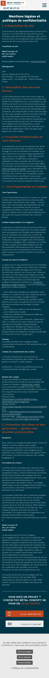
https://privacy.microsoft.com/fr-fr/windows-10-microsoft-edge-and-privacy (23, 417)
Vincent (30, 614)
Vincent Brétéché (38, 61)
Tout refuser (24, 657)
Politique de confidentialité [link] (25, 668)
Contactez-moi (31, 624)
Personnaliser (24, 662)
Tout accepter (25, 651)
